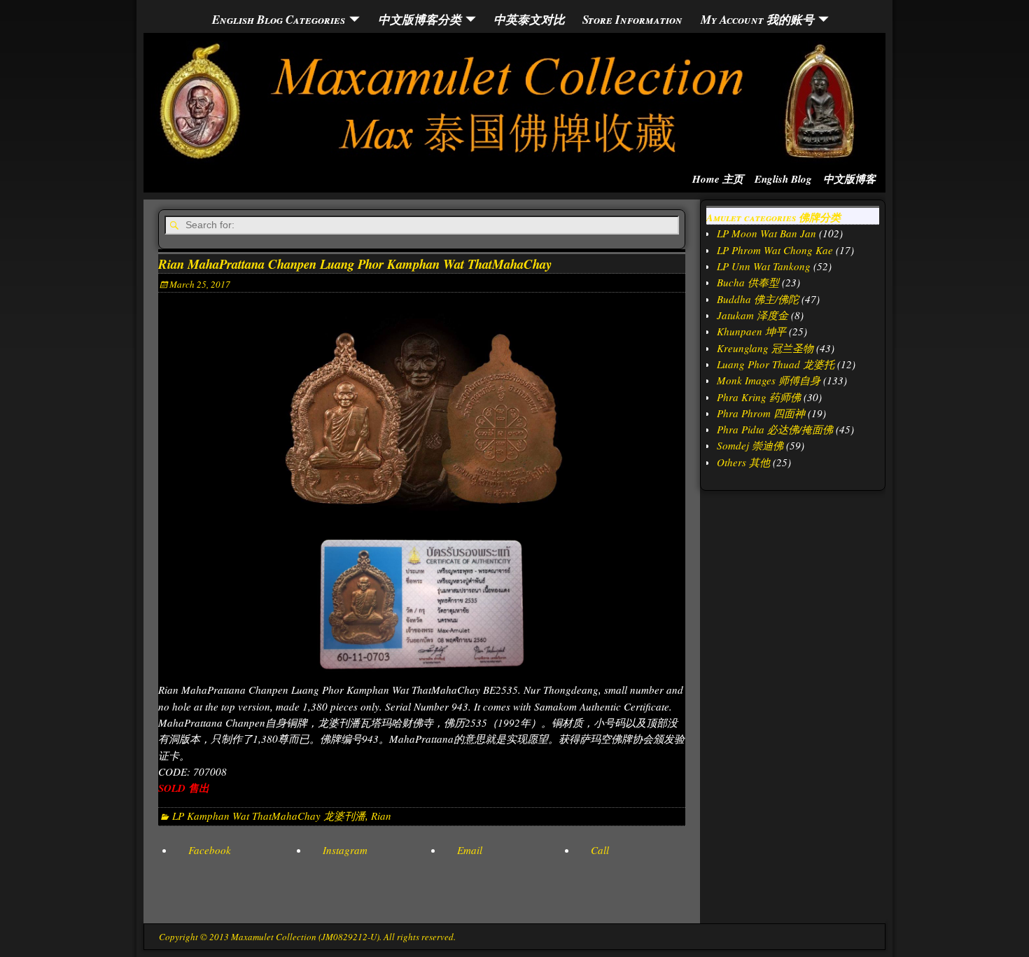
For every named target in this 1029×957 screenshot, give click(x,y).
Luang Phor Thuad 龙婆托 (775, 364)
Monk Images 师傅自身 (768, 380)
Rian (381, 816)
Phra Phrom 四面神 (761, 413)
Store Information (632, 19)
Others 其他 (743, 462)
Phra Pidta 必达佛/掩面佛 (775, 429)
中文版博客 (849, 179)
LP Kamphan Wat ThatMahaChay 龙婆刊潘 (268, 816)
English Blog (783, 179)
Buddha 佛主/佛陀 (758, 299)
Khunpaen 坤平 (751, 331)
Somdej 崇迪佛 (750, 445)
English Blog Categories (278, 19)
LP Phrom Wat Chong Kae (775, 250)
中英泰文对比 (529, 19)
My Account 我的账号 (757, 19)
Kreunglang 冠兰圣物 (765, 348)
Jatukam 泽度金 (752, 315)
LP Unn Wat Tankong (764, 266)
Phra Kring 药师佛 (759, 397)
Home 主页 (717, 179)
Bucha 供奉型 (748, 282)
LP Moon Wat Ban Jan (766, 233)
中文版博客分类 (419, 19)
